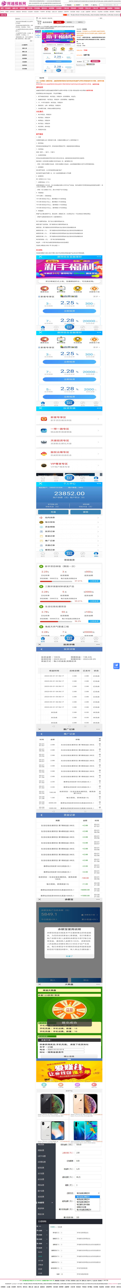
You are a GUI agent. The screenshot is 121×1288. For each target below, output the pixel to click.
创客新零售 (36, 3)
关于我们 (68, 1280)
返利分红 (94, 11)
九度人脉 (42, 3)
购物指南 (57, 1280)
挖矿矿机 (19, 1287)
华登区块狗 (32, 1)
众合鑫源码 (24, 45)
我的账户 (100, 1280)
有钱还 (78, 11)
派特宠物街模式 (57, 1)
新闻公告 (84, 1280)
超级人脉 (31, 3)
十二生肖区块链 (48, 1)
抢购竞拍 (18, 11)
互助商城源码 (58, 5)
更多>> (31, 41)
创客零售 (66, 11)
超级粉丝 (60, 11)
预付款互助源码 (44, 5)
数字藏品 (48, 11)
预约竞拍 (24, 11)
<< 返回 (100, 18)
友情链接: (3, 1287)
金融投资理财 (48, 3)
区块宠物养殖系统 (39, 1)
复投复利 (112, 11)
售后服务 (62, 1280)
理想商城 (118, 11)
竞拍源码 (30, 11)
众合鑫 (82, 11)
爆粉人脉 (24, 51)
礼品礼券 (95, 1280)
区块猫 (53, 3)
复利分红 (25, 1287)
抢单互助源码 (36, 5)
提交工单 (78, 1280)
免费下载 (86, 55)
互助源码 (30, 5)
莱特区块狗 (58, 3)
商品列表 (44, 18)
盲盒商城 (100, 11)
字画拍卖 (84, 1287)
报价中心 (89, 1280)
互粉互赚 (72, 11)
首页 (40, 18)
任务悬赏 (107, 1287)
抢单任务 (12, 11)
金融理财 (88, 11)
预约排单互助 (51, 5)
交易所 (7, 11)
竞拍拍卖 (78, 1287)
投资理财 (24, 58)
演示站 (2, 11)
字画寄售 (42, 11)
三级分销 (72, 1287)
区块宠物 (106, 11)
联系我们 (73, 1280)
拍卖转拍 (24, 65)
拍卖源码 (36, 11)
